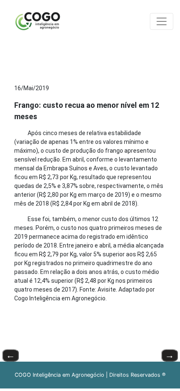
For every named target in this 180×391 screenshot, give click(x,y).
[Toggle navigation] (161, 21)
